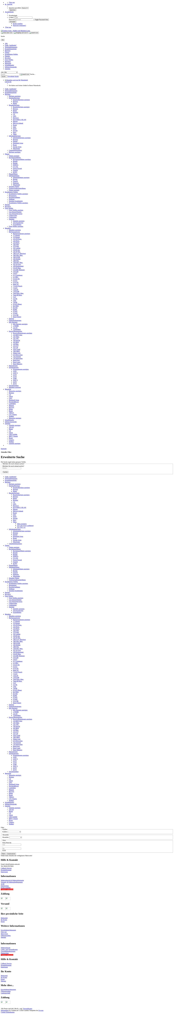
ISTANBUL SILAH (19, 120)
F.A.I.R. (15, 167)
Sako (14, 127)
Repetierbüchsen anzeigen (21, 107)
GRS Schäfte (13, 434)
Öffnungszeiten (6, 935)
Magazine (8, 63)
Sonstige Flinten (14, 186)
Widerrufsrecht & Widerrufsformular (12, 880)
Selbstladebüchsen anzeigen (22, 138)
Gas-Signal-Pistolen (15, 212)
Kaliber (5, 832)
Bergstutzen (12, 195)
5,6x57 (15, 273)
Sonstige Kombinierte (16, 201)
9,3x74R (15, 315)
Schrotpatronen (14, 367)
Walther (11, 416)
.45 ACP (15, 346)
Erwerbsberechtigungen (8, 930)
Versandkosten (27, 1008)
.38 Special (16, 340)
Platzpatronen (13, 366)
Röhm (11, 409)
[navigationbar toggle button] (7, 33)
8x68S (15, 309)
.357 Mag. (16, 337)
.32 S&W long (17, 335)
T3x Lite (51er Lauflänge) (25, 525)
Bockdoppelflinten (15, 157)
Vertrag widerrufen (7, 889)
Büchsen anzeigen (14, 96)
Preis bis (8, 843)
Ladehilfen (12, 404)
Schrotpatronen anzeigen (21, 369)
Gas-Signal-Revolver (15, 214)
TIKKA (11, 413)
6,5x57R (15, 282)
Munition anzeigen (15, 230)
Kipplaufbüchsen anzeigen (21, 100)
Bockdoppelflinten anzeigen (22, 159)
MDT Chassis (13, 436)
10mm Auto (16, 353)
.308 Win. (16, 261)
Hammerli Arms (18, 143)
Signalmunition (14, 385)
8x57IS (15, 308)
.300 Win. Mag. (18, 255)
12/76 (15, 376)
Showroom (4, 934)
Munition (8, 61)
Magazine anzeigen (15, 391)
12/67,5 (15, 373)
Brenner (15, 112)
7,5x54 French (17, 286)
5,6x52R (15, 271)
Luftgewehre (13, 215)
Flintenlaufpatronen (15, 320)
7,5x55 (15, 288)
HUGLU (16, 118)
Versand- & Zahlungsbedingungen (12, 882)
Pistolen (7, 56)
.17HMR (16, 326)
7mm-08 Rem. (17, 295)
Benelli (15, 161)
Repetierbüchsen (14, 105)
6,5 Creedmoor (17, 275)
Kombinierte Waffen (11, 54)
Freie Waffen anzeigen (16, 210)
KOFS (15, 172)
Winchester (16, 148)
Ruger (15, 125)
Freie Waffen (9, 60)
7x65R (15, 302)
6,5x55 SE (16, 279)
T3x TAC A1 (21, 527)
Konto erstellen (18, 24)
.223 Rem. (16, 243)
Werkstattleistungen (11, 47)
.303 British (16, 259)
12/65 (15, 371)
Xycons (40, 1010)
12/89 (15, 378)
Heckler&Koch (14, 402)
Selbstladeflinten (14, 176)
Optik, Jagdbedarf (10, 45)
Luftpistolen (13, 217)
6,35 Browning (18, 355)
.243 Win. (16, 244)
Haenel (15, 141)
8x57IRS (16, 306)
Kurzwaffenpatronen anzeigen (22, 333)
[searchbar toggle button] (34, 33)
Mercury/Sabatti (18, 123)
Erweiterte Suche (13, 76)
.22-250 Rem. (17, 239)
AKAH (11, 427)
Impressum (4, 872)
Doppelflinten (13, 174)
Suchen (5, 472)
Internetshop (5, 1010)
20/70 (15, 384)
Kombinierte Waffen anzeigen (18, 194)
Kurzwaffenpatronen (15, 331)
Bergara (15, 101)
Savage (15, 130)
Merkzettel (4, 918)
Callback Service (6, 868)
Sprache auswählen (15, 8)
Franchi (15, 170)
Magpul (11, 405)
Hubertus (16, 183)
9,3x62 (15, 311)
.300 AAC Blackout (19, 253)
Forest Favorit (17, 168)
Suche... (32, 74)
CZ (14, 114)
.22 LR (15, 328)
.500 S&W (16, 351)
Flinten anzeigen (14, 156)
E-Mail (11, 17)
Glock (11, 396)
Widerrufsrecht (5, 948)
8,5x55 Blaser (17, 304)
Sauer (15, 129)
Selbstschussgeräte (11, 67)
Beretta (15, 163)
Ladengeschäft (5, 993)
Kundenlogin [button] (9, 12)
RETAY (11, 407)
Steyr (14, 132)
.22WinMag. (17, 329)
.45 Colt (15, 347)
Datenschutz (5, 886)
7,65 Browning (18, 358)
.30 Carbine (16, 248)
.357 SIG (16, 338)
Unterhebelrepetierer (15, 150)
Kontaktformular (6, 870)
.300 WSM (16, 257)
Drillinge (11, 199)
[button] (8, 4)
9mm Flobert (17, 317)
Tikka (15, 134)
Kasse (3, 921)
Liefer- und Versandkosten (9, 949)
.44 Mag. (16, 344)
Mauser (15, 121)
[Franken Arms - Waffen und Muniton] (15, 31)
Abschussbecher (18, 223)
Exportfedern (17, 224)
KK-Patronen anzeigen (20, 324)
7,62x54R (16, 291)
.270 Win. (16, 246)
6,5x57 (15, 281)
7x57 (14, 297)
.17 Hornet (16, 235)
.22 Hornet (16, 237)
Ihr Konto (4, 920)
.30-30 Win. (16, 252)
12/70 (15, 375)
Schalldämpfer (9, 65)
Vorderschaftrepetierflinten (17, 188)
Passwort (12, 19)
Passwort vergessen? (19, 25)
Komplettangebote (11, 49)
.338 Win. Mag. (18, 262)
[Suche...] (25, 74)
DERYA (15, 165)
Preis (4, 843)
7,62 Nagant (17, 356)
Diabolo (11, 319)
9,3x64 (15, 313)
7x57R (15, 299)
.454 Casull (16, 349)
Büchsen (7, 51)
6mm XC (16, 284)
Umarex (11, 440)
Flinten (7, 52)
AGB (2, 884)
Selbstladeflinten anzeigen (21, 177)
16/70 (15, 382)
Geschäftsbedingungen (8, 951)
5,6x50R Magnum (19, 270)
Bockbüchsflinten (14, 197)
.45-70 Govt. (17, 264)
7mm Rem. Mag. (18, 293)
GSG (14, 116)
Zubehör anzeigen (18, 221)
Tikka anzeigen (22, 524)
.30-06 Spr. (16, 250)
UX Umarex (13, 414)
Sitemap (3, 937)
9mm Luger (16, 362)
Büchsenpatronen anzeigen (21, 233)
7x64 (14, 300)
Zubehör (7, 69)
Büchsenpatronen (14, 232)
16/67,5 (15, 380)
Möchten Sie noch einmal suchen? (13, 466)
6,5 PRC (15, 277)
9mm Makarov (17, 364)
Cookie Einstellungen (7, 1012)
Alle (6, 43)
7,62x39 (15, 290)
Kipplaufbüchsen (14, 98)
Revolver (8, 58)
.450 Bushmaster (18, 266)
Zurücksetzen (11, 853)
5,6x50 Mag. (17, 268)
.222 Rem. (16, 241)
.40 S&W (16, 342)
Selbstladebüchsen (15, 136)
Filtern (3, 853)
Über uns (12, 2)
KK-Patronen (13, 322)
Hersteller (5, 837)
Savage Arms (17, 147)
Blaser (15, 103)
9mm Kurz (16, 360)
